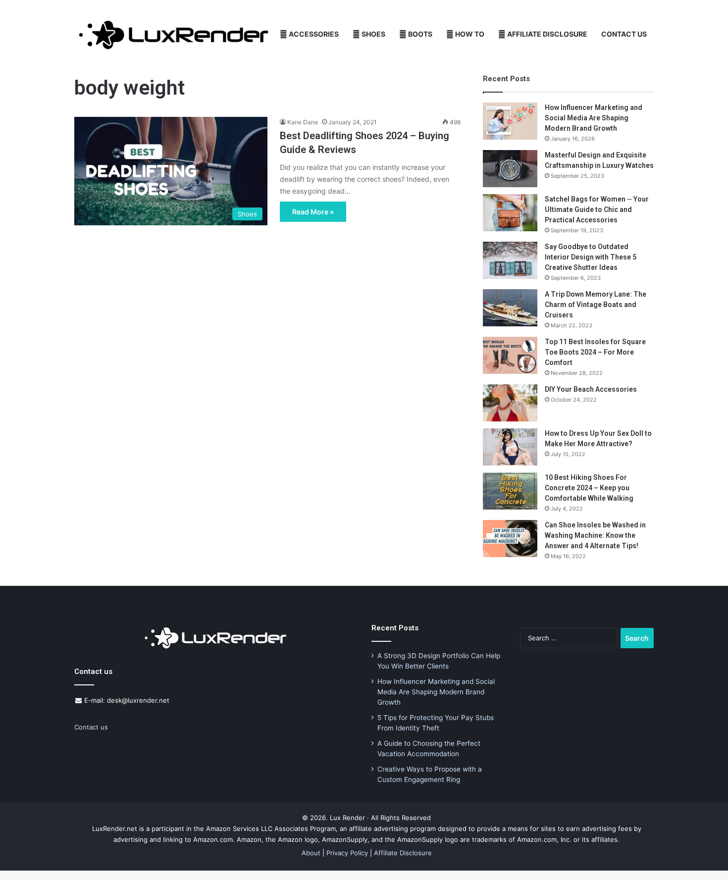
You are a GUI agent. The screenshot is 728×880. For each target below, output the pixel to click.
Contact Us (624, 34)
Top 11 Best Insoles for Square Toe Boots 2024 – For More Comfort (595, 352)
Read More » (313, 211)
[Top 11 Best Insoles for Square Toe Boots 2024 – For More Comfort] (510, 355)
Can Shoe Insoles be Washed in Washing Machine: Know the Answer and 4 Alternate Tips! (595, 535)
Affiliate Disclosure (546, 34)
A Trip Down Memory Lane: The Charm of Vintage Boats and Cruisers (595, 304)
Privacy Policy (347, 853)
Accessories (313, 34)
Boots (419, 34)
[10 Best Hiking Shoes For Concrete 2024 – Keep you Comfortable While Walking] (510, 491)
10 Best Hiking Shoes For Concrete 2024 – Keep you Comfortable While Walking (589, 487)
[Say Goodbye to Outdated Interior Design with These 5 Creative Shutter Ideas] (510, 260)
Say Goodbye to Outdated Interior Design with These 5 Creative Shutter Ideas (590, 257)
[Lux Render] (173, 34)
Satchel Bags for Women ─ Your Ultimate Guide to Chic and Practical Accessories (597, 209)
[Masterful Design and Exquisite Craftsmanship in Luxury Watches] (510, 168)
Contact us (91, 727)
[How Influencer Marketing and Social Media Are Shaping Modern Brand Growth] (510, 121)
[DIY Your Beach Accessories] (510, 402)
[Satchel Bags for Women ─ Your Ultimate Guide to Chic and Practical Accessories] (510, 212)
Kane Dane (302, 122)
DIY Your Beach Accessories (591, 389)
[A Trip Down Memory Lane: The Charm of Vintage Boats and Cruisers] (510, 307)
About (311, 853)
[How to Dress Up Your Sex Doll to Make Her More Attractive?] (510, 447)
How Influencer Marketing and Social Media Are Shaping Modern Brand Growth (593, 118)
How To (469, 34)
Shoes (372, 34)
